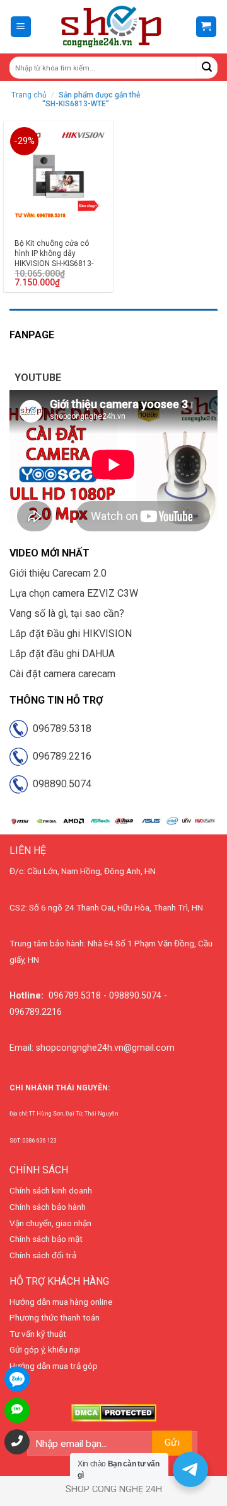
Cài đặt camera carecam (62, 674)
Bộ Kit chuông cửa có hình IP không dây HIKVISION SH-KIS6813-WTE (54, 258)
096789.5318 (59, 728)
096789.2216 (59, 756)
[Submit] (207, 68)
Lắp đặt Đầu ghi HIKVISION (70, 633)
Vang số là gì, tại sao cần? (66, 613)
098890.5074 (59, 784)
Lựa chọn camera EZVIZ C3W (73, 593)
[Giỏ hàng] (206, 26)
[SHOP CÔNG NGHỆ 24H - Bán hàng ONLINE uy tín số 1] (112, 27)
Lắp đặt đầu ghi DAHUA (62, 654)
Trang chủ (29, 95)
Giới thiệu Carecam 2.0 (58, 573)
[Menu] (21, 26)
